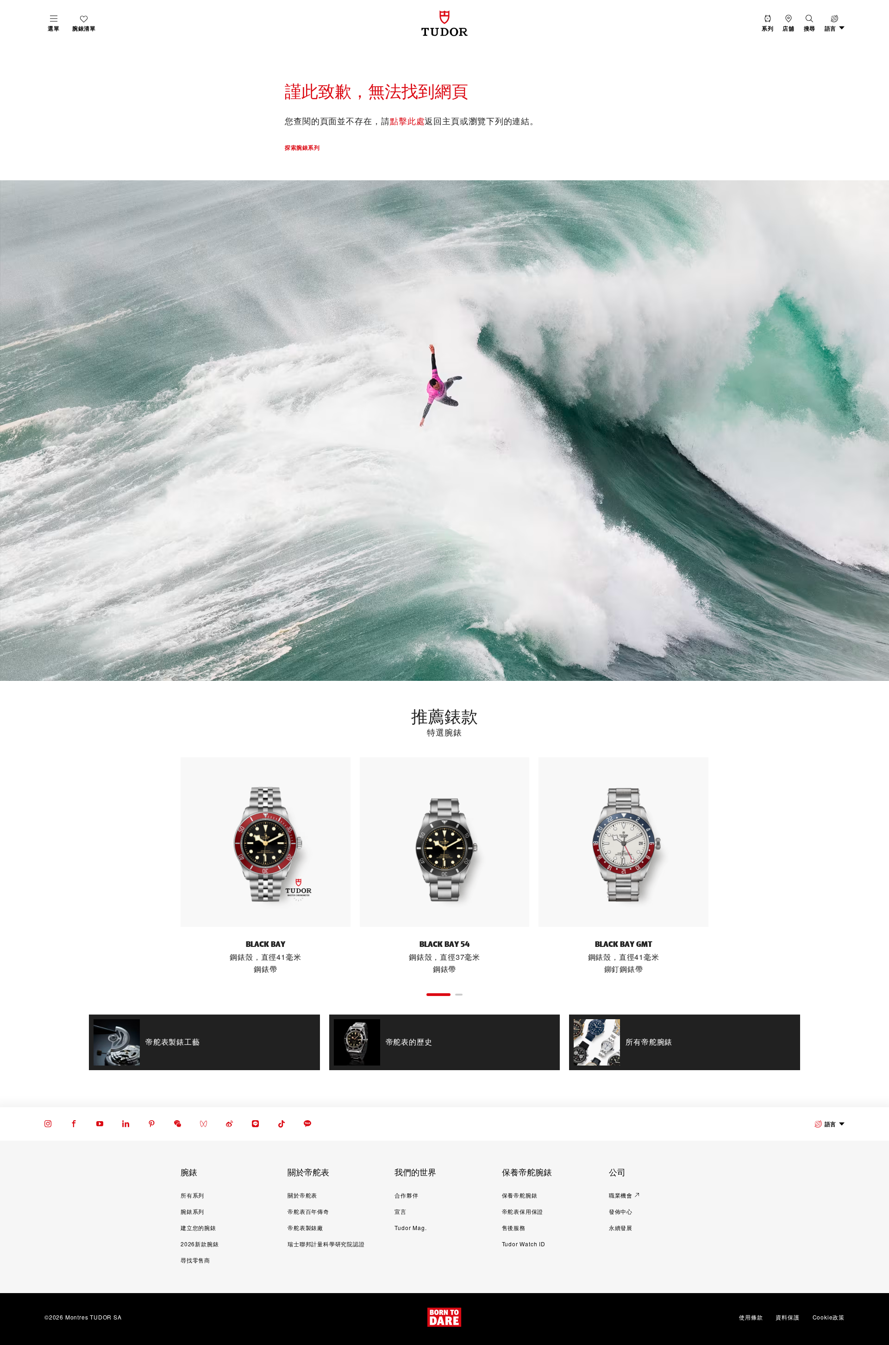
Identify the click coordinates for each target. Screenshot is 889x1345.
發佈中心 (620, 1211)
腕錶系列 (192, 1211)
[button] (809, 23)
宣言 (400, 1211)
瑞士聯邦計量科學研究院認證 (326, 1244)
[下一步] (729, 866)
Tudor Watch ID (523, 1244)
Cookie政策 (829, 1316)
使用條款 (751, 1316)
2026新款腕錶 (200, 1244)
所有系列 (192, 1195)
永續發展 (620, 1227)
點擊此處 (407, 120)
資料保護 (787, 1316)
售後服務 (514, 1227)
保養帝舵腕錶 (520, 1195)
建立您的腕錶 (198, 1227)
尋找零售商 (195, 1260)
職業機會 (620, 1195)
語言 (830, 1124)
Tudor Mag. (410, 1227)
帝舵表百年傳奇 (308, 1211)
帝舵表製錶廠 (305, 1227)
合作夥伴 (406, 1195)
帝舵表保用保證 (523, 1211)
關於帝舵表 (302, 1195)
